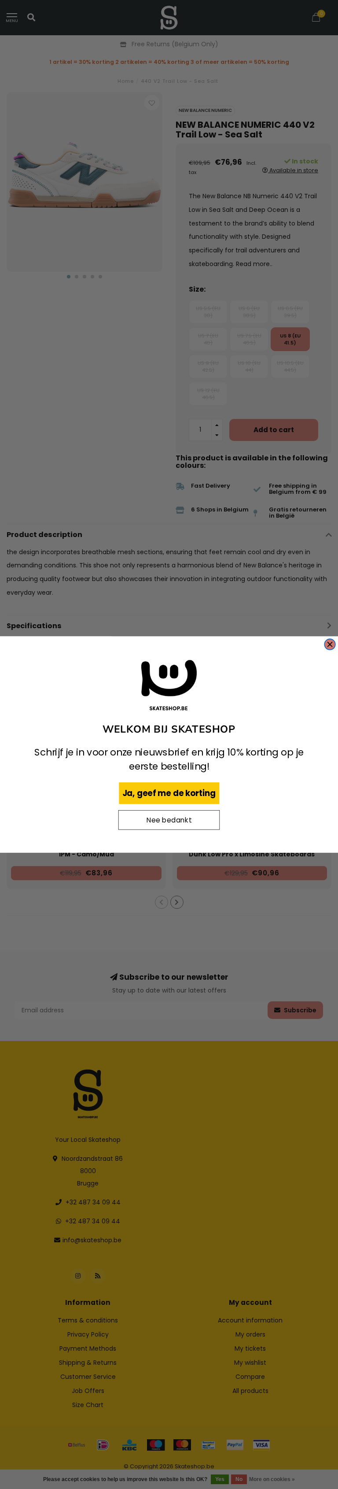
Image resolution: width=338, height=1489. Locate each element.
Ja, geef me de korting (169, 793)
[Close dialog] (329, 644)
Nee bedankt (169, 820)
